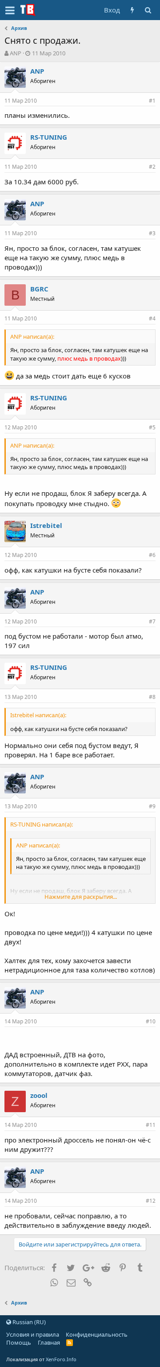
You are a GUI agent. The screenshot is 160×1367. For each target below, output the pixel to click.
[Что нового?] (132, 10)
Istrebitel (46, 525)
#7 (152, 621)
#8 (152, 697)
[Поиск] (148, 10)
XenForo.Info (61, 1359)
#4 (152, 318)
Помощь (18, 1342)
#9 (152, 806)
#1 (152, 100)
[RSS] (69, 1342)
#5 (152, 427)
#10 (151, 1021)
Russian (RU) (28, 1322)
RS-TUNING (48, 137)
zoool (39, 1095)
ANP (15, 53)
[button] (10, 10)
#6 (152, 555)
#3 (152, 233)
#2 (152, 166)
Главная (49, 1342)
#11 (151, 1125)
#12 (151, 1201)
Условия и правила (32, 1334)
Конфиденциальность (97, 1334)
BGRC (39, 288)
